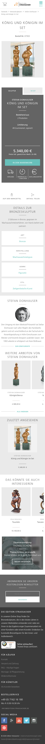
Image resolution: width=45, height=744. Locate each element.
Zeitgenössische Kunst (22, 288)
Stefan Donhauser (31, 12)
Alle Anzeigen (22, 411)
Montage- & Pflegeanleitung (12, 672)
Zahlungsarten (35, 177)
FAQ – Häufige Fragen (10, 667)
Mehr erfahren (22, 562)
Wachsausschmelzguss (22, 257)
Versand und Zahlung (10, 663)
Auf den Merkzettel (12, 199)
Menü (41, 6)
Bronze (22, 241)
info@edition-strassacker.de (15, 708)
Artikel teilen (33, 199)
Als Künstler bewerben (10, 687)
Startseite (4, 12)
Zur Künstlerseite (22, 346)
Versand (10, 177)
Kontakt (4, 659)
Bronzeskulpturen (16, 12)
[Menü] (14, 642)
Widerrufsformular (8, 676)
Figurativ (22, 273)
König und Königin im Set (9, 14)
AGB (22, 739)
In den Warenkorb (22, 163)
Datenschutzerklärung (28, 736)
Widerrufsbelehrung (13, 739)
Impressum (29, 739)
